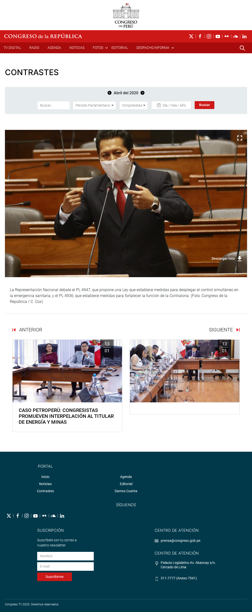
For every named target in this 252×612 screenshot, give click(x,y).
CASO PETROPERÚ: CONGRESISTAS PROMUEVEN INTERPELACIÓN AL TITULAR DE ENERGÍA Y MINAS (66, 416)
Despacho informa (152, 48)
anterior (30, 330)
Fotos (98, 48)
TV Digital (12, 48)
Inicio (45, 477)
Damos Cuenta (126, 491)
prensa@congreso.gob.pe (180, 541)
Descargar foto (223, 258)
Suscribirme (54, 577)
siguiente (221, 330)
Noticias (76, 48)
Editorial (119, 48)
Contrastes (45, 491)
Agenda (54, 48)
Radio (34, 48)
